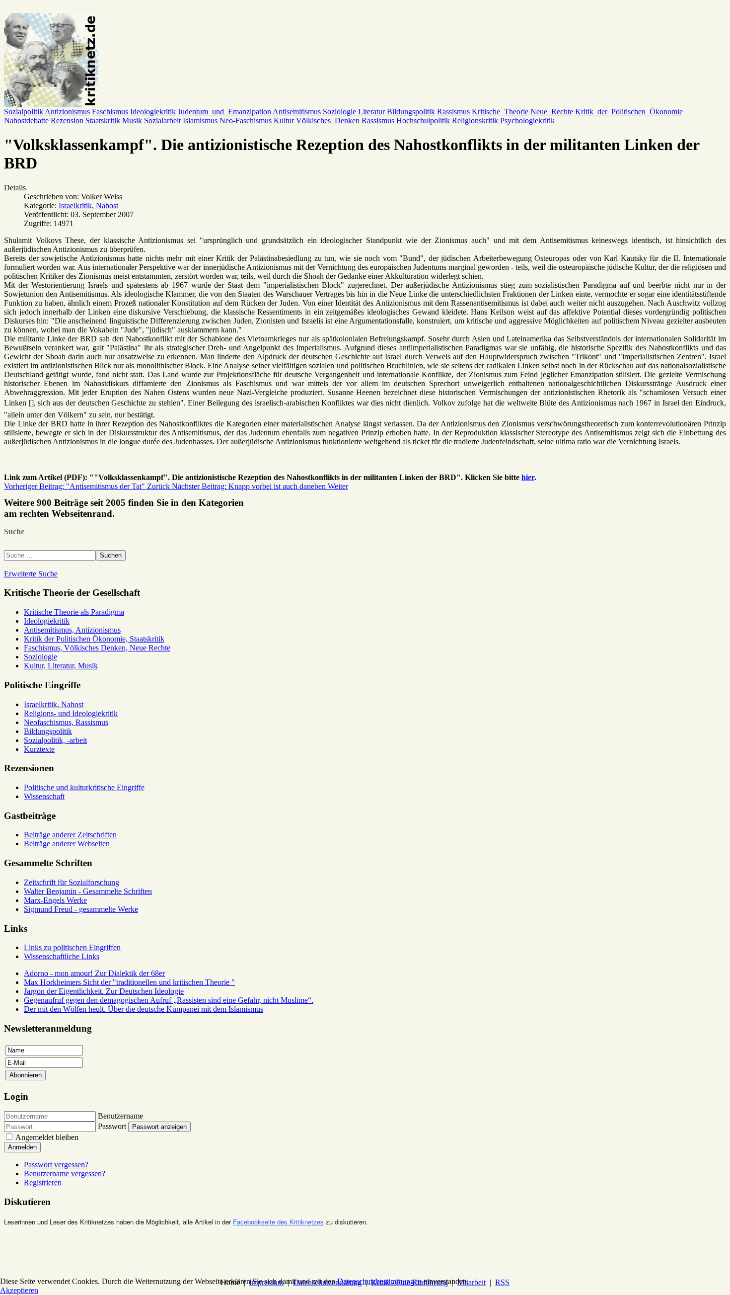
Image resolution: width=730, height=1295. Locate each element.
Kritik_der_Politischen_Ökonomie (629, 111)
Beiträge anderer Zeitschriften (70, 834)
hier (527, 477)
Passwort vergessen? (56, 1164)
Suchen (111, 555)
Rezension (67, 120)
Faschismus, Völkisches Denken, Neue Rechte (97, 648)
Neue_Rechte (551, 111)
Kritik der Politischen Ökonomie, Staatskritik (94, 639)
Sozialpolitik (23, 111)
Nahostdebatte (26, 120)
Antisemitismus (297, 111)
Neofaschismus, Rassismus (66, 722)
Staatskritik (102, 120)
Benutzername (120, 1116)
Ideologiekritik (153, 111)
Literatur (371, 111)
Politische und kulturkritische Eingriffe (84, 787)
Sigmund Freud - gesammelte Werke (81, 909)
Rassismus (453, 111)
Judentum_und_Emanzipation (224, 111)
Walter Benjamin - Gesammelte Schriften (88, 891)
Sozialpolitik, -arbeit (55, 740)
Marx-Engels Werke (55, 900)
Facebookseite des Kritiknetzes (278, 1221)
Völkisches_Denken (328, 120)
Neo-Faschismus (245, 120)
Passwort (112, 1126)
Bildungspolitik (411, 111)
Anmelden (22, 1147)
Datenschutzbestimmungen (379, 1281)
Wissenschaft (44, 796)
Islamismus (200, 120)
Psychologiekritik (527, 120)
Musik (132, 120)
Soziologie (339, 111)
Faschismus (110, 111)
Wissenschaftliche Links (61, 956)
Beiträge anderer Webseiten (67, 843)
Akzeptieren (19, 1290)
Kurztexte (39, 749)
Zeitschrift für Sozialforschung (71, 882)
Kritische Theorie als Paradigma (74, 612)
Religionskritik (475, 120)
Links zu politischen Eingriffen (72, 947)
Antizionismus (67, 111)
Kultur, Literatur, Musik (61, 665)
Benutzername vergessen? (64, 1173)
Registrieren (43, 1182)
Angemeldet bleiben (46, 1137)
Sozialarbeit (162, 120)
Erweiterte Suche (31, 573)
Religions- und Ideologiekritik (71, 713)
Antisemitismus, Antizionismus (72, 630)
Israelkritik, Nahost (88, 205)
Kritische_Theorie (500, 111)
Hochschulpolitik (423, 120)
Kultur (284, 120)
